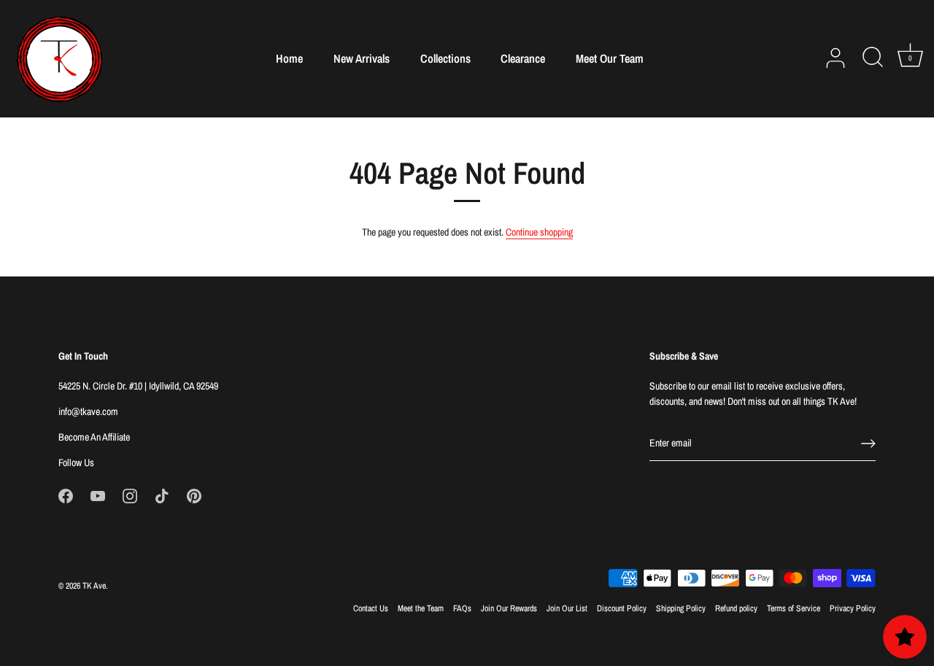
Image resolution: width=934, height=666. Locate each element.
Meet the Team (421, 608)
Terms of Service (793, 608)
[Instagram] (130, 495)
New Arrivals (361, 58)
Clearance (523, 58)
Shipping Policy (681, 608)
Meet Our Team (610, 58)
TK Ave (94, 586)
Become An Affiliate (94, 437)
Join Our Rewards (509, 608)
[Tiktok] (162, 495)
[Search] (873, 58)
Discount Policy (622, 608)
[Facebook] (65, 495)
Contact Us (370, 608)
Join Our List (567, 608)
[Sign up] (868, 443)
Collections (445, 58)
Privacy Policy (853, 608)
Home (289, 58)
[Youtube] (97, 495)
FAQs (462, 608)
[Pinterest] (194, 495)
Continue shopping (539, 232)
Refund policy (736, 608)
